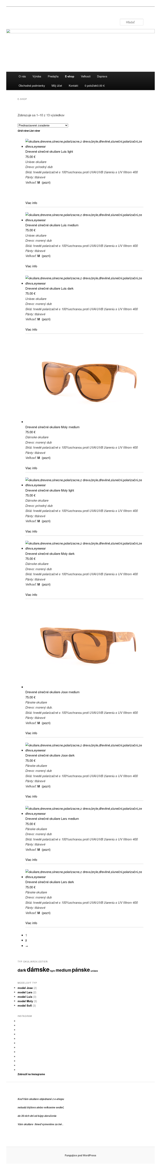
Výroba (36, 76)
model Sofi (25, 1005)
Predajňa (53, 76)
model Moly (25, 1001)
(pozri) (46, 182)
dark (22, 970)
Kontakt (73, 85)
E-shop (69, 76)
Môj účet (57, 85)
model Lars (25, 992)
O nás (22, 76)
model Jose (25, 988)
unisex (94, 970)
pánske (81, 969)
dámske (38, 969)
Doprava (102, 76)
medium (63, 970)
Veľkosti (86, 76)
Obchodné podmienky (32, 85)
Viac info (31, 202)
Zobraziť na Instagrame (31, 1074)
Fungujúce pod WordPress (80, 1155)
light (52, 970)
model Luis (25, 997)
